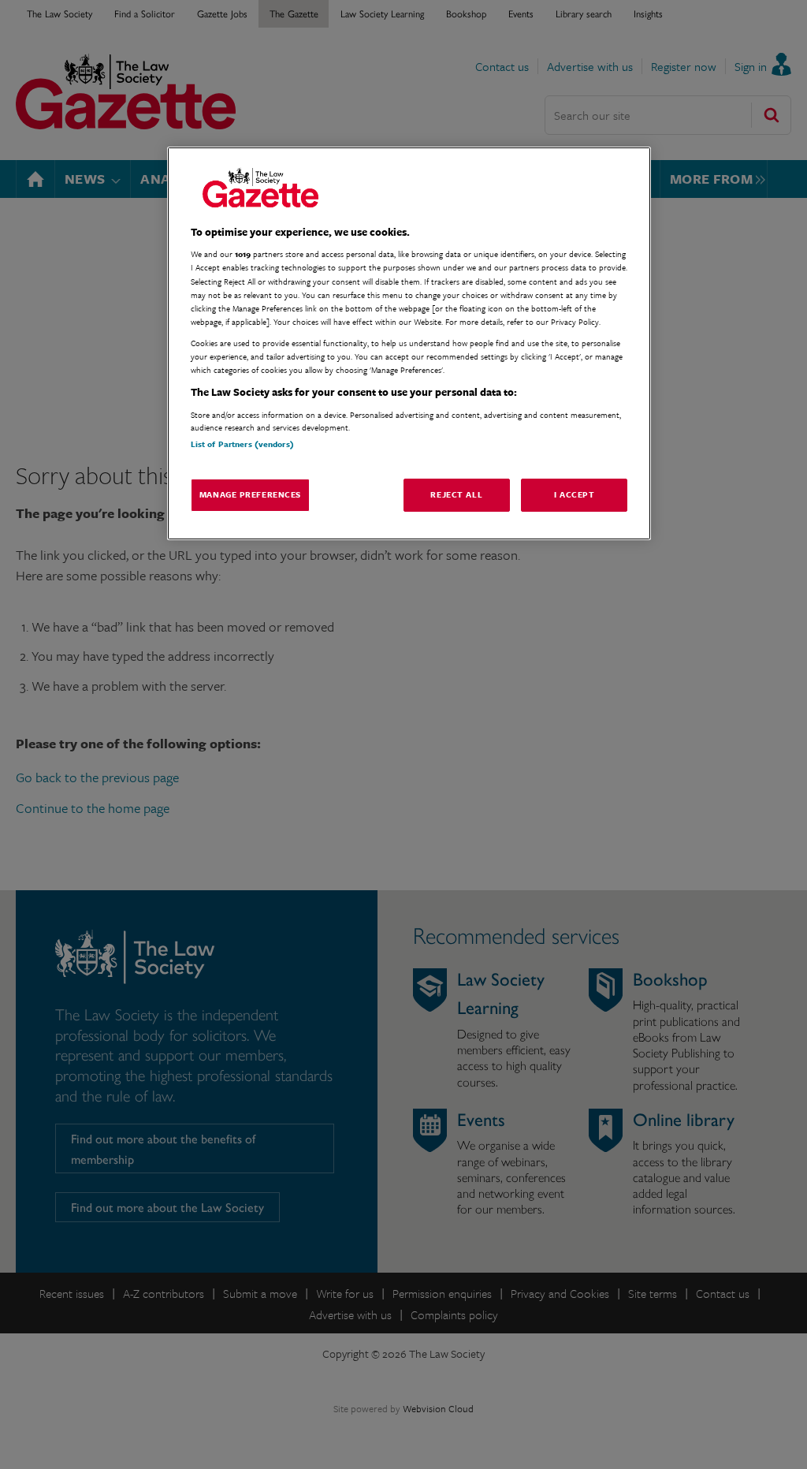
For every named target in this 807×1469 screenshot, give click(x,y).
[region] (409, 343)
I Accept (574, 494)
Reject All (456, 494)
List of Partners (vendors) (242, 444)
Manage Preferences (250, 494)
